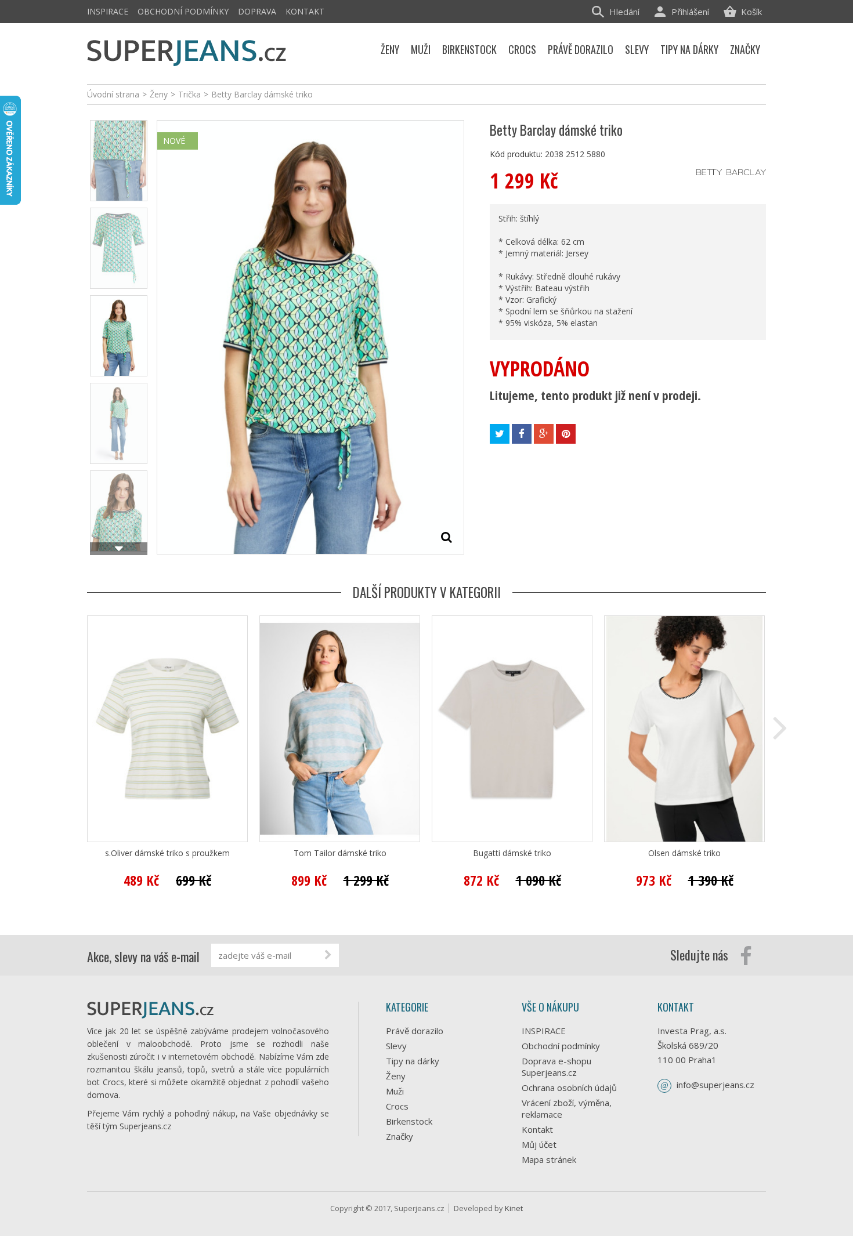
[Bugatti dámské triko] (512, 728)
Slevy (396, 1046)
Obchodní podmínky (183, 11)
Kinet (514, 1208)
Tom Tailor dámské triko (340, 853)
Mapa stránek (549, 1159)
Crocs (397, 1106)
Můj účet (539, 1144)
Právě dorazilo (414, 1030)
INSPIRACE (107, 11)
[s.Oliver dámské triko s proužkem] (167, 728)
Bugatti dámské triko (512, 853)
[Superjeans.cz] (187, 51)
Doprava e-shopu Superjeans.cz (556, 1066)
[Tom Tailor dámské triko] (339, 728)
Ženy (396, 1076)
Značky (399, 1136)
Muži (395, 1091)
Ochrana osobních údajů (569, 1087)
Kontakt (304, 11)
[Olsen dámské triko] (684, 728)
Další (118, 548)
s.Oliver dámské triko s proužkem (167, 853)
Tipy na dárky (412, 1061)
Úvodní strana (113, 94)
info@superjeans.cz (715, 1084)
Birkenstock (409, 1121)
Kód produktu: (516, 154)
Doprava (257, 11)
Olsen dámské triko (684, 853)
